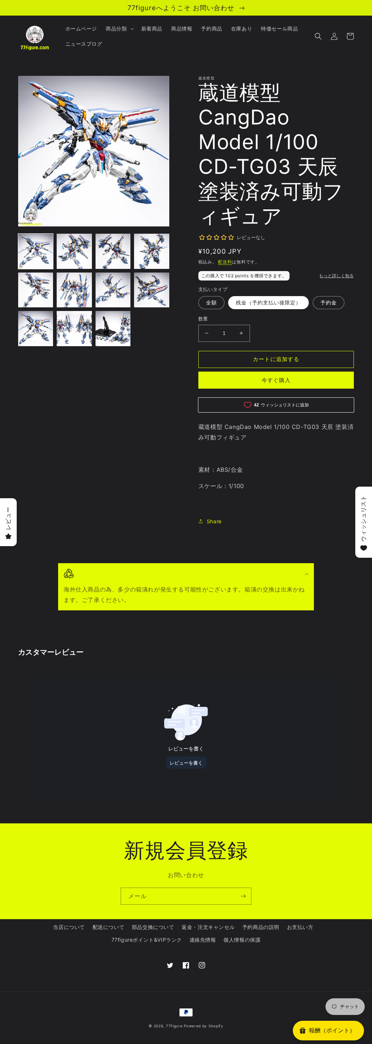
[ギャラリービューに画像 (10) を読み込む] (74, 328)
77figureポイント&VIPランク (147, 940)
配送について (109, 927)
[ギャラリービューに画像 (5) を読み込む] (35, 290)
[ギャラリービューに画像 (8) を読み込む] (151, 290)
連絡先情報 (203, 940)
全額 (211, 302)
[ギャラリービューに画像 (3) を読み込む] (113, 251)
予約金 (328, 302)
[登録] (243, 896)
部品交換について (153, 927)
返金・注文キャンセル (208, 927)
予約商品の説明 (260, 927)
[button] (119, 28)
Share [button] (214, 521)
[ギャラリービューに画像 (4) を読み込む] (151, 251)
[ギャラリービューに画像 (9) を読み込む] (35, 328)
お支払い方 (300, 927)
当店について (69, 927)
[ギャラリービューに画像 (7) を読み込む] (113, 290)
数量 (203, 319)
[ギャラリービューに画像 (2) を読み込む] (74, 251)
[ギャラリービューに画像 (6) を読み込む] (74, 290)
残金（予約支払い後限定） (268, 302)
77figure (174, 1026)
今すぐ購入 (276, 380)
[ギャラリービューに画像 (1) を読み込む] (35, 251)
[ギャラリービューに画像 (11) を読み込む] (113, 328)
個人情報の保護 (241, 940)
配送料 (225, 262)
